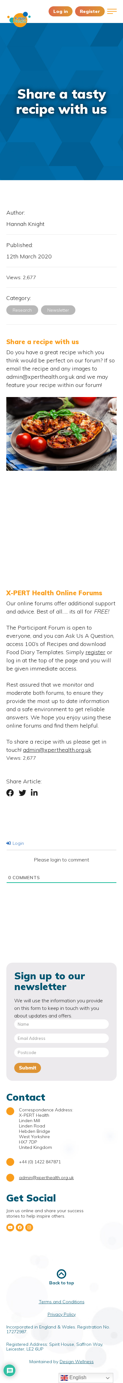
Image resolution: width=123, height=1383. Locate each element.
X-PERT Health (19, 19)
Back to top (61, 1282)
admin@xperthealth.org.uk (46, 1177)
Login (17, 843)
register (95, 652)
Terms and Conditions (62, 1302)
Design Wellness (77, 1361)
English (77, 1377)
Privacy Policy (62, 1314)
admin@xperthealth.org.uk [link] (57, 749)
